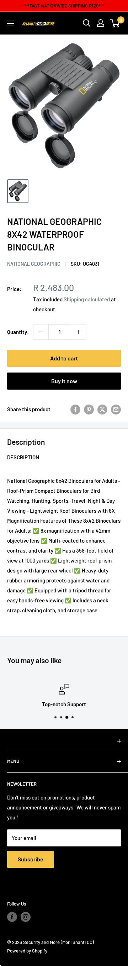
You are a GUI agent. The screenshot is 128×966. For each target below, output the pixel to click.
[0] (115, 23)
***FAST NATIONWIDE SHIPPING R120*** (64, 6)
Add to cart (64, 358)
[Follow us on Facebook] (12, 917)
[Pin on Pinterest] (89, 409)
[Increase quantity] (78, 331)
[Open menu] (10, 23)
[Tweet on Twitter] (102, 409)
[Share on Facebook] (75, 409)
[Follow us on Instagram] (26, 917)
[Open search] (87, 23)
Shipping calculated (87, 299)
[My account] (100, 23)
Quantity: (18, 332)
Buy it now (64, 381)
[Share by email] (116, 409)
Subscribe (30, 859)
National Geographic (33, 264)
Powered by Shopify (27, 951)
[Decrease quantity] (40, 331)
